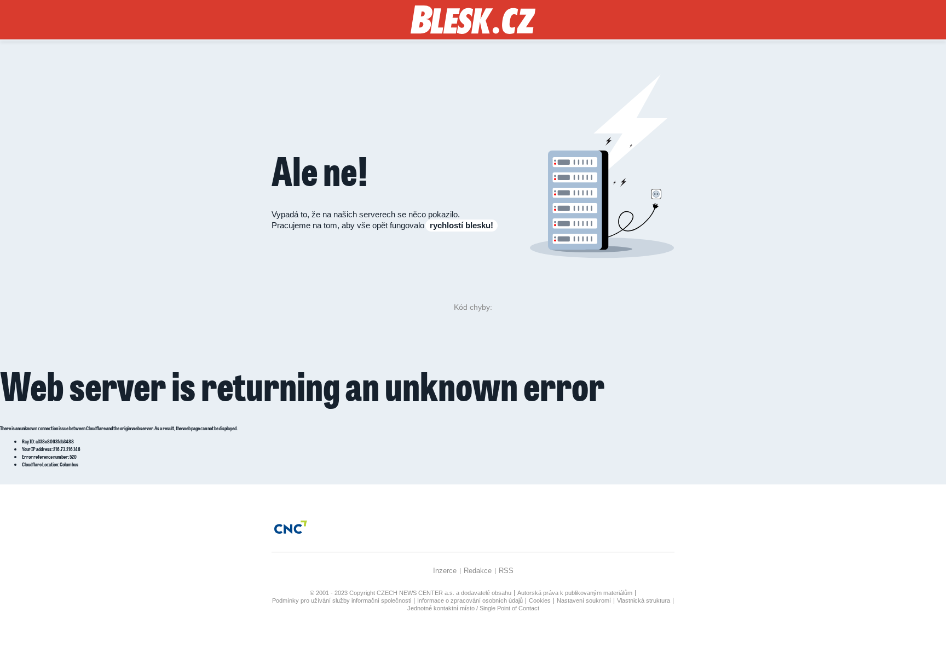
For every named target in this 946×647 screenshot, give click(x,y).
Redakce (478, 571)
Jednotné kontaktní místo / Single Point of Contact (473, 608)
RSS (506, 571)
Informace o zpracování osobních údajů (470, 600)
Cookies (540, 600)
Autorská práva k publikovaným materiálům (574, 593)
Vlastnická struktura (643, 600)
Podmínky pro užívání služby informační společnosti (341, 600)
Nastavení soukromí (584, 600)
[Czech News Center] (290, 527)
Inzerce (445, 571)
